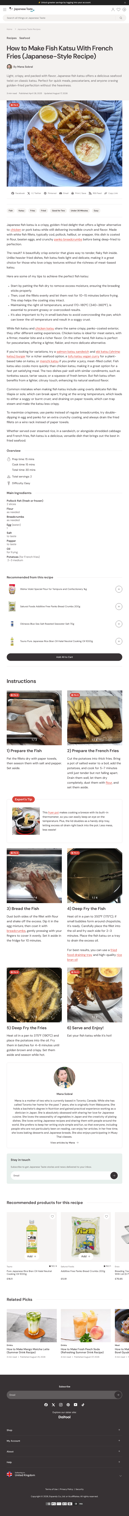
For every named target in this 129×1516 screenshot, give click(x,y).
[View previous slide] (14, 717)
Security (80, 1489)
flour (109, 783)
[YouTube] (75, 1404)
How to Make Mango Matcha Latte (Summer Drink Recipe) (28, 1350)
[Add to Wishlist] (52, 1216)
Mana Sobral (65, 1094)
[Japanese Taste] (22, 9)
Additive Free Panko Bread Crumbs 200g (83, 1271)
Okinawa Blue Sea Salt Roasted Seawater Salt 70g (47, 623)
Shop (9, 1430)
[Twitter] (53, 1404)
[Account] (113, 10)
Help (9, 1462)
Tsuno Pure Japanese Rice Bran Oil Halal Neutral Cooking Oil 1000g (56, 641)
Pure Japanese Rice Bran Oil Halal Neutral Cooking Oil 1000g (29, 1273)
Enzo (117, 1266)
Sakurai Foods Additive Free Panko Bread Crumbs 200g (50, 606)
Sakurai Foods (67, 1266)
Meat (117, 1345)
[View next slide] (54, 717)
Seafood (24, 38)
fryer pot (53, 812)
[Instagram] (60, 1404)
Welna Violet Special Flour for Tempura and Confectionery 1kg (53, 589)
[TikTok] (83, 1404)
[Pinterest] (68, 1404)
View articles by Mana (62, 1142)
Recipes (12, 38)
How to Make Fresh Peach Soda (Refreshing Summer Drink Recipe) (82, 1350)
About (10, 1451)
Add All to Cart (64, 657)
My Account (13, 1440)
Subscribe (114, 1175)
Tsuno (9, 1266)
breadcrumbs (16, 931)
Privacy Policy (66, 1489)
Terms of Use (51, 1489)
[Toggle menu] (5, 10)
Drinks (10, 1345)
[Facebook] (46, 1404)
